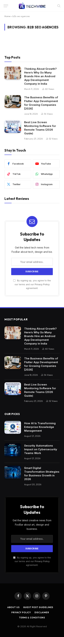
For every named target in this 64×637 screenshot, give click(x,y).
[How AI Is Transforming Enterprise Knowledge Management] (12, 427)
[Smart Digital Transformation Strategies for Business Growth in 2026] (12, 472)
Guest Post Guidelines (38, 607)
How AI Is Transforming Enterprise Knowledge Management (40, 427)
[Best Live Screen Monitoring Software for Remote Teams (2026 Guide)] (12, 126)
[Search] (58, 6)
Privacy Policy (42, 284)
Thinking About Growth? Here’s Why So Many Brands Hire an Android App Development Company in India (40, 76)
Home (7, 16)
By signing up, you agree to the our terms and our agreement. (33, 284)
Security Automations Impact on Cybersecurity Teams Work (40, 449)
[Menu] (6, 6)
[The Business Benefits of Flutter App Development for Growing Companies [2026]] (12, 101)
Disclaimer (41, 612)
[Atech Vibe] (32, 6)
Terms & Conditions (32, 617)
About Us (13, 607)
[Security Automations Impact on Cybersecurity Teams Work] (12, 449)
